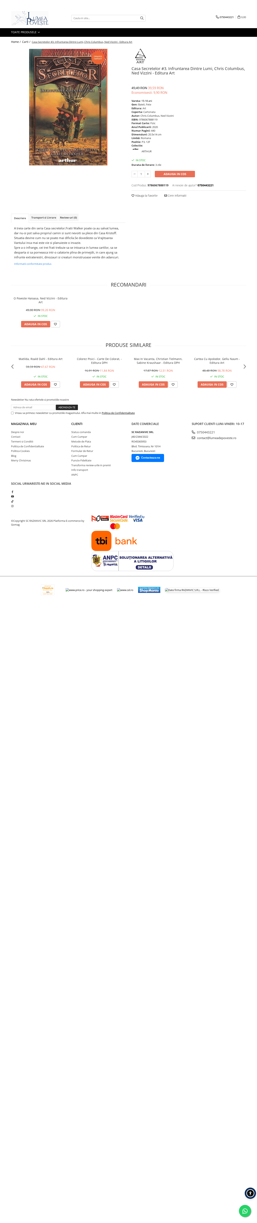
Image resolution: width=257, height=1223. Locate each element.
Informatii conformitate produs (32, 264)
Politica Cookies (20, 451)
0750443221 (205, 432)
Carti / (26, 42)
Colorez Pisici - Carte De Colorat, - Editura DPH (99, 361)
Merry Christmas (21, 460)
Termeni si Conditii (22, 441)
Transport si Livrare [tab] (43, 217)
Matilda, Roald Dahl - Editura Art (40, 359)
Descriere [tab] (20, 218)
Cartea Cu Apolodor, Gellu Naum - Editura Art (217, 361)
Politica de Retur (81, 446)
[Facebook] (12, 492)
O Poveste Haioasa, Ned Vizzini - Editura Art (40, 300)
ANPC (74, 474)
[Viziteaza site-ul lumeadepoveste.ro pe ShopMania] (149, 590)
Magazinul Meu (24, 424)
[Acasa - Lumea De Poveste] (31, 18)
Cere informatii (176, 195)
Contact (15, 436)
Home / (16, 42)
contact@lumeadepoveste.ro (216, 438)
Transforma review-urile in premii (91, 465)
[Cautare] (142, 18)
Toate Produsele (24, 32)
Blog (13, 456)
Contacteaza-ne (150, 457)
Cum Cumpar (79, 436)
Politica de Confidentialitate (118, 413)
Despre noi (17, 432)
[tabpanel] (68, 107)
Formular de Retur (82, 451)
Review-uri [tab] (68, 217)
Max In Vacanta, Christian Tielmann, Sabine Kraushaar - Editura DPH (158, 361)
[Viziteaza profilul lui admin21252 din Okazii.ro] (48, 589)
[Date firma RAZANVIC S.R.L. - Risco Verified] (192, 590)
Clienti (77, 424)
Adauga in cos (175, 174)
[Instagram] (12, 506)
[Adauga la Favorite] (55, 324)
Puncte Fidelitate (81, 460)
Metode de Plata (81, 441)
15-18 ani (146, 101)
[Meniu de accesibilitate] (250, 1193)
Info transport (79, 470)
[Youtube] (12, 496)
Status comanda (81, 432)
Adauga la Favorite (146, 195)
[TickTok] (12, 501)
